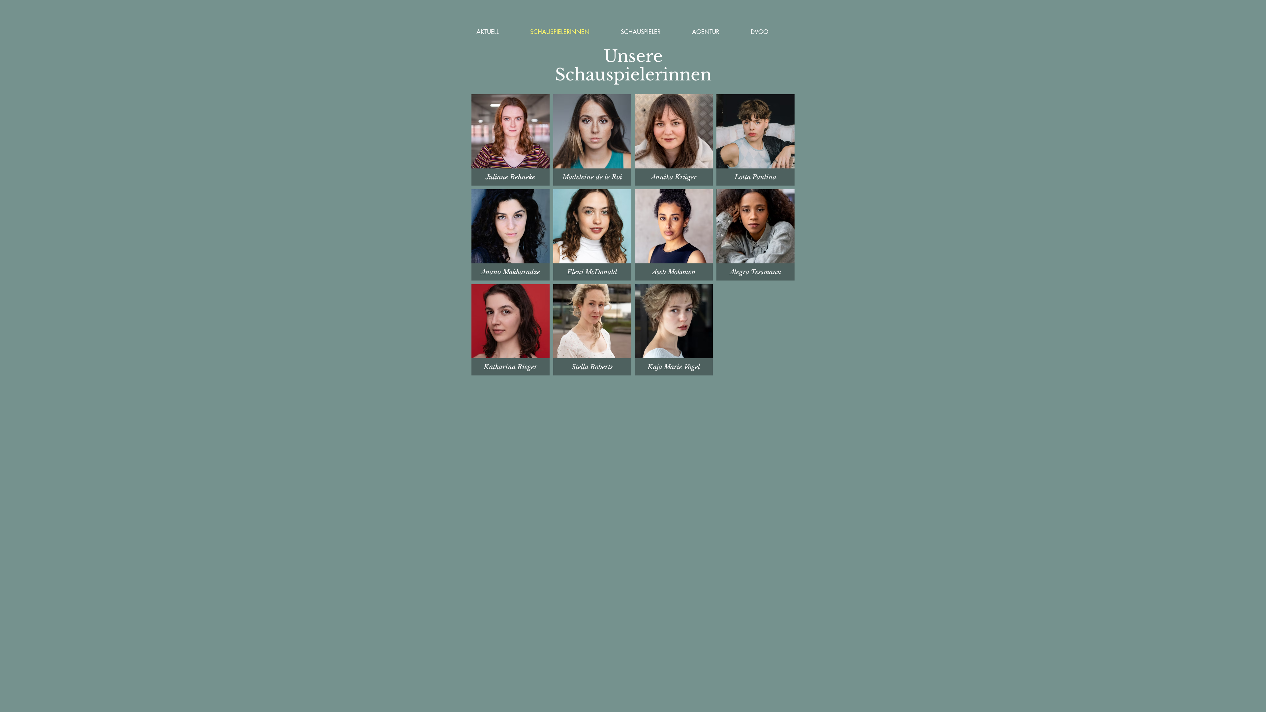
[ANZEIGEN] (509, 177)
